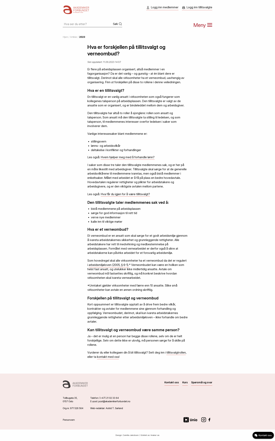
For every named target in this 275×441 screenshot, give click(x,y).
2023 (82, 37)
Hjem (65, 37)
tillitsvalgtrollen (176, 352)
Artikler (73, 37)
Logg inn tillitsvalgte (199, 7)
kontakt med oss (108, 357)
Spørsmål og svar (201, 382)
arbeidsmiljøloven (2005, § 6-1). (109, 265)
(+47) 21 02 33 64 (109, 397)
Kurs (185, 382)
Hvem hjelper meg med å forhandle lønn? (128, 157)
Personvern (69, 419)
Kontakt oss (171, 382)
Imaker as (155, 435)
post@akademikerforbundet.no (114, 401)
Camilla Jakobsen (131, 435)
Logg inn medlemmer (164, 7)
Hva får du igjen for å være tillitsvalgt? (125, 194)
